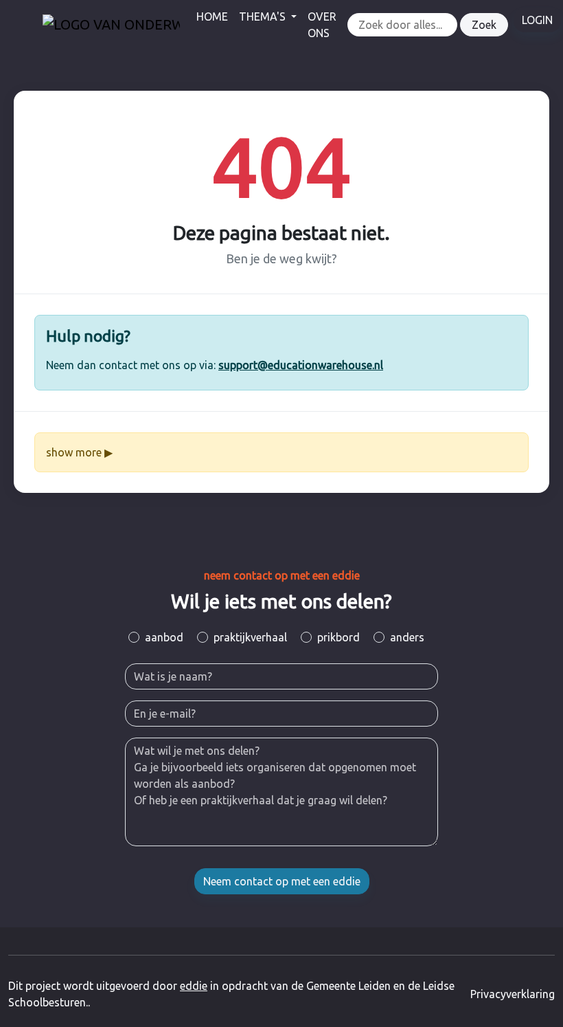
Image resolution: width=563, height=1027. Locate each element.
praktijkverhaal (250, 637)
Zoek (484, 25)
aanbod (164, 637)
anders (407, 637)
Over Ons (322, 24)
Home (212, 16)
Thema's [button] (263, 16)
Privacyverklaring (512, 994)
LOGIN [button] (537, 20)
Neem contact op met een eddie (281, 881)
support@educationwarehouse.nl (300, 365)
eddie (193, 986)
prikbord (338, 637)
